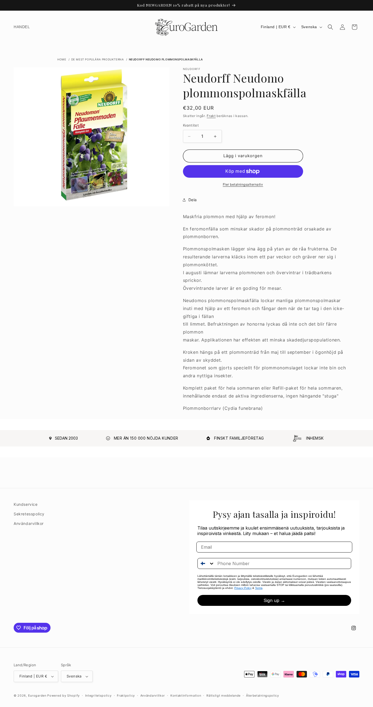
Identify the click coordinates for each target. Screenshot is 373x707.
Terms (258, 587)
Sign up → (274, 600)
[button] (330, 27)
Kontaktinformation (185, 695)
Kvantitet (191, 125)
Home (61, 59)
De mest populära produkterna (97, 59)
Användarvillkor (29, 523)
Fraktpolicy (126, 695)
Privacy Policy (242, 587)
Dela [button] (192, 200)
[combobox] (206, 563)
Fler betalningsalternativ (243, 184)
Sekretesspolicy (29, 514)
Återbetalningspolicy (262, 695)
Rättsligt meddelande (223, 695)
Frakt (211, 116)
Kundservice (26, 504)
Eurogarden (37, 695)
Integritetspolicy (98, 695)
